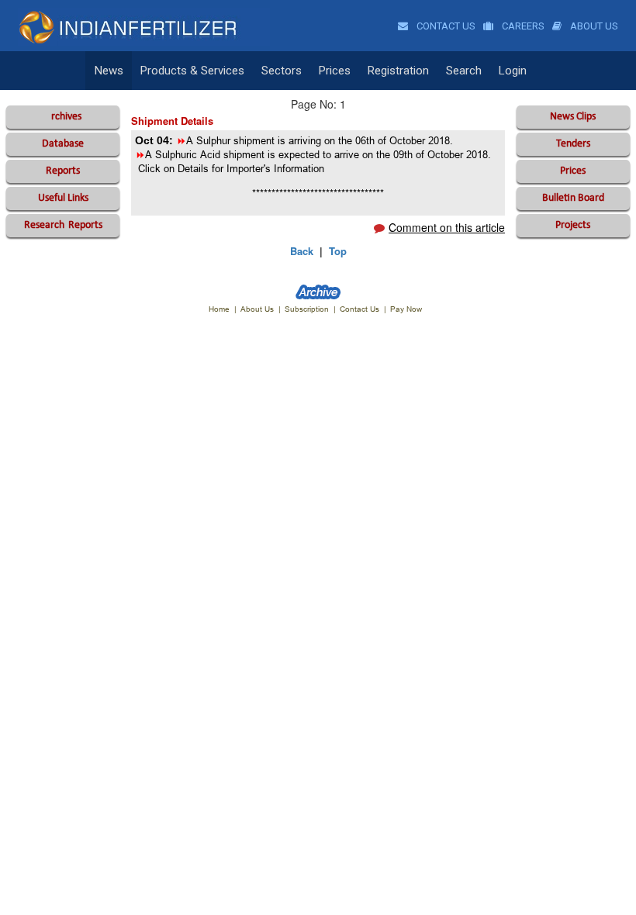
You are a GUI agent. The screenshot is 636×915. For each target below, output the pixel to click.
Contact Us (444, 26)
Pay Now (406, 309)
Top (338, 250)
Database (63, 144)
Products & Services (192, 71)
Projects (572, 225)
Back (301, 250)
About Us (593, 26)
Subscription (307, 309)
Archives (63, 117)
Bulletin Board (573, 198)
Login (513, 71)
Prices (335, 71)
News (109, 71)
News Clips (573, 117)
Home (219, 309)
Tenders (573, 144)
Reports (63, 171)
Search (464, 71)
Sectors (281, 71)
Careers (521, 26)
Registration (398, 71)
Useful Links (63, 198)
